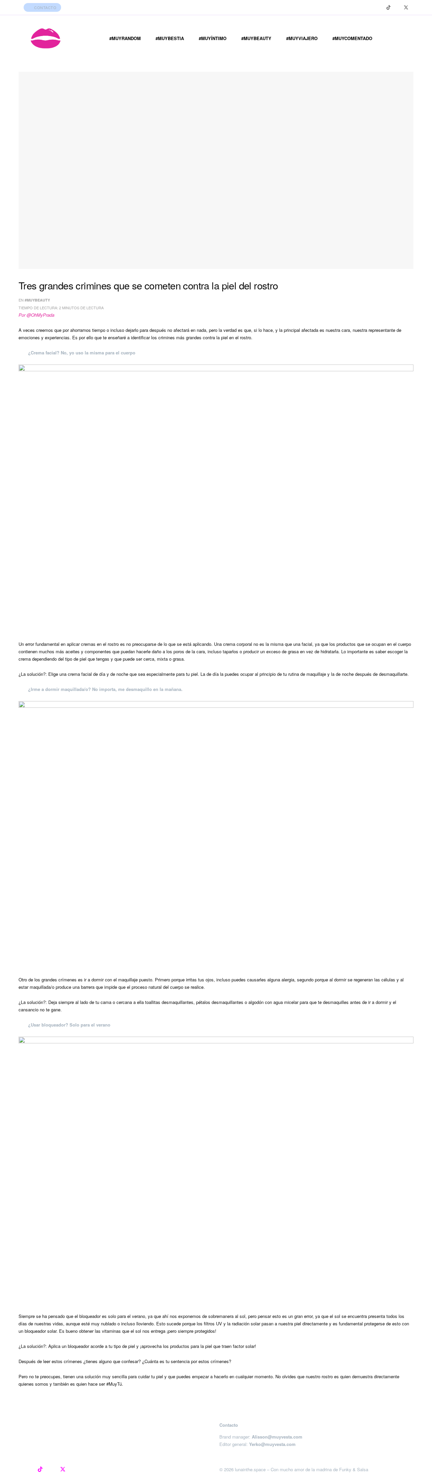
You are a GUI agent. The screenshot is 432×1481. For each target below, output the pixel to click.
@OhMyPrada (40, 315)
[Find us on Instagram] (380, 7)
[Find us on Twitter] (406, 7)
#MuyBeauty (256, 38)
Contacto (45, 7)
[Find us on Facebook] (397, 7)
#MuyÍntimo (212, 38)
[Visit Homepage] (46, 38)
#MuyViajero (302, 38)
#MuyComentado (352, 38)
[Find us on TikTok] (388, 7)
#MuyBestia (170, 38)
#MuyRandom (125, 38)
